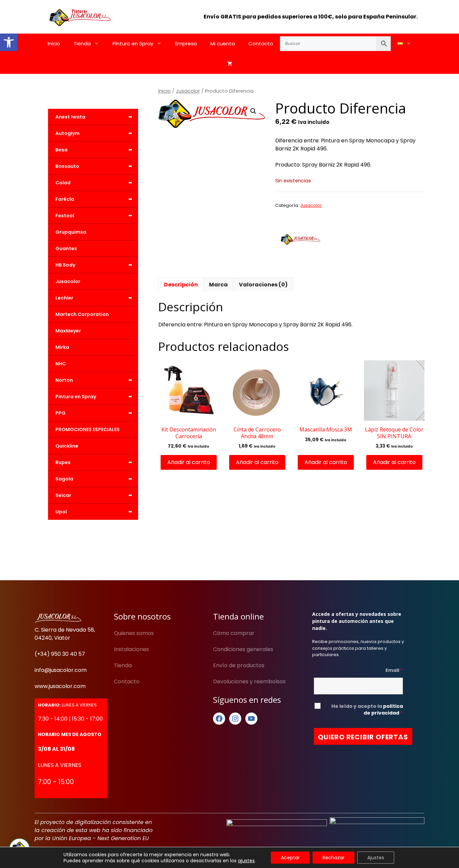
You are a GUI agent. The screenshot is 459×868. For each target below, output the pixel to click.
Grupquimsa (70, 232)
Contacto (260, 43)
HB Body (93, 265)
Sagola (93, 479)
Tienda (82, 43)
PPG (93, 413)
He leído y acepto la (367, 709)
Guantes (66, 248)
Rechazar (333, 857)
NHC (60, 363)
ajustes (246, 861)
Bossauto (93, 166)
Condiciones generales (243, 649)
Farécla (93, 199)
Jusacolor (188, 91)
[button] (8, 42)
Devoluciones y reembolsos (249, 681)
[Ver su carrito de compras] (229, 64)
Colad (93, 182)
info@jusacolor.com (61, 670)
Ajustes (375, 857)
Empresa (186, 43)
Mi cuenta (222, 43)
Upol (93, 511)
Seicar (93, 495)
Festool (93, 215)
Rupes (93, 462)
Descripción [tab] (181, 284)
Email (394, 670)
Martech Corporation (82, 314)
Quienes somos (134, 633)
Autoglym (93, 133)
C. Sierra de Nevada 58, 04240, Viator (65, 634)
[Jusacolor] (300, 240)
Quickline (66, 446)
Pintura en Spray (133, 43)
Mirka (62, 347)
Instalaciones (131, 649)
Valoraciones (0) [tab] (263, 284)
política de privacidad (383, 709)
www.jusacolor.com (60, 686)
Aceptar (290, 857)
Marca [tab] (218, 284)
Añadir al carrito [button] (188, 462)
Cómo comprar (233, 633)
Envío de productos (238, 665)
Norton (93, 380)
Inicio (54, 43)
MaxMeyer (68, 330)
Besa (93, 149)
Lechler (93, 298)
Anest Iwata (93, 117)
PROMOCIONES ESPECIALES (87, 429)
